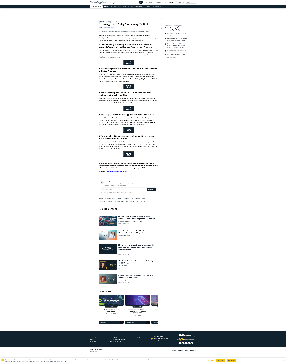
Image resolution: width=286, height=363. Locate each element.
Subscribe (150, 189)
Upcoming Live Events (127, 6)
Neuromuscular (130, 201)
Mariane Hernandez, (125, 221)
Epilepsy (144, 198)
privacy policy (129, 192)
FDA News (119, 6)
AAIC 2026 (148, 6)
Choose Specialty (95, 6)
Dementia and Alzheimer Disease (131, 198)
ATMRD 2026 (142, 6)
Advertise (112, 336)
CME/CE (166, 2)
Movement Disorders (119, 201)
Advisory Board (94, 338)
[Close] (283, 360)
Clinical (101, 198)
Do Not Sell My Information (117, 339)
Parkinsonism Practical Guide (157, 6)
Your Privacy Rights (135, 338)
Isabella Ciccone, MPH (136, 221)
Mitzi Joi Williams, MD (125, 235)
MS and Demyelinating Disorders (113, 198)
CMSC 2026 (135, 6)
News (146, 2)
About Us (92, 336)
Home (174, 350)
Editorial (92, 339)
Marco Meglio (123, 280)
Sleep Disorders (144, 201)
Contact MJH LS (114, 338)
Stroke (137, 201)
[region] (143, 360)
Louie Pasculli (123, 265)
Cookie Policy (63, 361)
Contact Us (93, 341)
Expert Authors (113, 6)
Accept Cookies (231, 360)
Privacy (132, 336)
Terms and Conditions (116, 341)
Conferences (158, 2)
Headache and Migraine (106, 201)
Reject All (220, 360)
